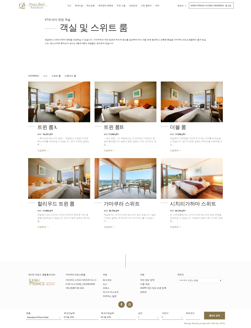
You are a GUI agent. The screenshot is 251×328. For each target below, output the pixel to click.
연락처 (143, 292)
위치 (157, 5)
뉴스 (105, 284)
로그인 (228, 5)
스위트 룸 (56, 75)
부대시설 (79, 5)
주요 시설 (121, 5)
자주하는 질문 (109, 296)
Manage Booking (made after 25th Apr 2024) (204, 323)
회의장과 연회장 (105, 5)
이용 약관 (144, 284)
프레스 (106, 288)
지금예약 (42, 150)
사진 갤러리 (146, 5)
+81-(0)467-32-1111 (75, 288)
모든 (45, 75)
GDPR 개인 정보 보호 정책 (153, 288)
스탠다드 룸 (70, 75)
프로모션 (133, 5)
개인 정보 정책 (147, 280)
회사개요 (107, 280)
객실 (69, 5)
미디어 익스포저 (111, 292)
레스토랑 (91, 5)
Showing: (33, 75)
